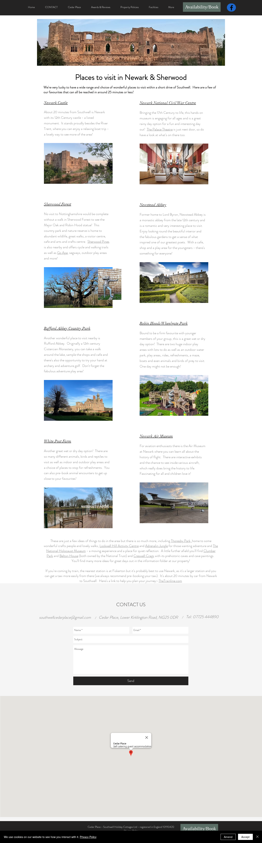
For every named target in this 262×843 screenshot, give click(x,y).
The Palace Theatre (160, 129)
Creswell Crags (143, 555)
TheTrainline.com (170, 580)
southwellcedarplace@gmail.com (65, 617)
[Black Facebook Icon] (231, 7)
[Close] (257, 837)
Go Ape (62, 252)
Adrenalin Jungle (156, 545)
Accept (245, 837)
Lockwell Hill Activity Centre (119, 545)
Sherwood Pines (98, 241)
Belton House (68, 555)
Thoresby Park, (181, 540)
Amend (228, 837)
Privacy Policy (88, 837)
